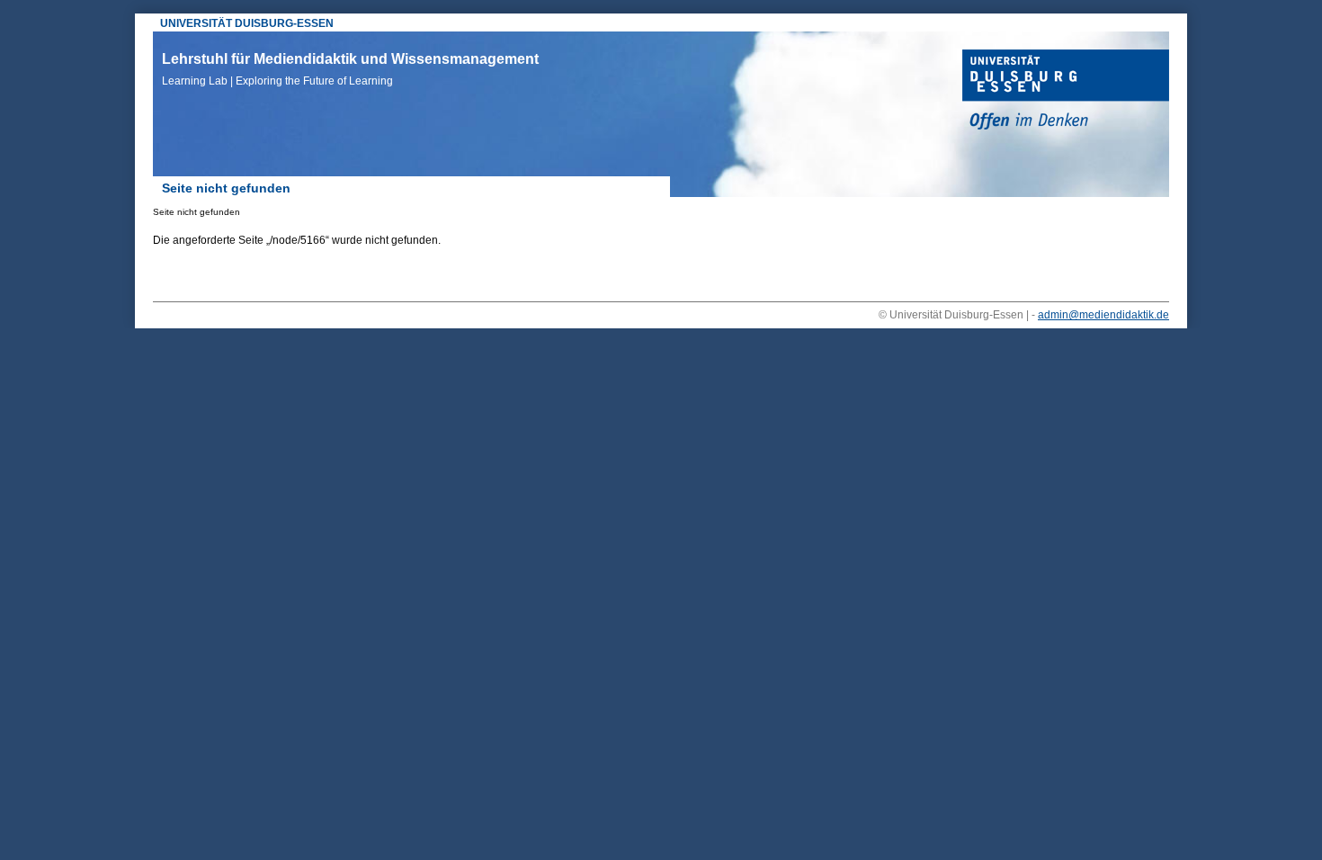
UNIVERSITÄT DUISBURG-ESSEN (247, 23)
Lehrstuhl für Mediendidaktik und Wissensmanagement (350, 69)
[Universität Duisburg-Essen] (1065, 91)
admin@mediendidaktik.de (1103, 315)
